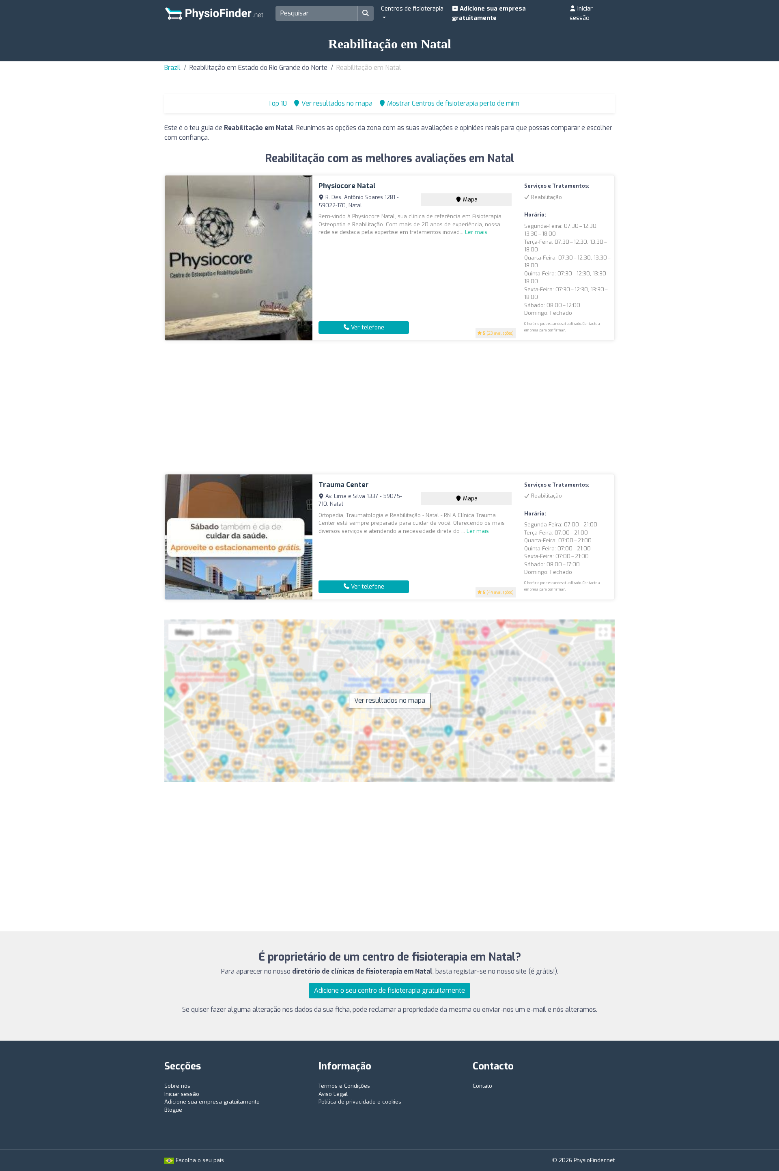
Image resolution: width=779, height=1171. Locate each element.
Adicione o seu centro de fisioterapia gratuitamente (389, 990)
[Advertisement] (389, 407)
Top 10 (276, 103)
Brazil (172, 67)
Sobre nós (177, 1085)
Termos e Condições (344, 1085)
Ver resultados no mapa (389, 700)
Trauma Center (343, 484)
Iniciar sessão (581, 13)
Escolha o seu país (199, 1160)
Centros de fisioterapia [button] (412, 8)
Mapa (469, 199)
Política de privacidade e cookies (359, 1101)
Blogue (173, 1109)
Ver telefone (366, 327)
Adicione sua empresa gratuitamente (489, 13)
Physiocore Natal (347, 185)
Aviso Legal (333, 1094)
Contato (482, 1085)
